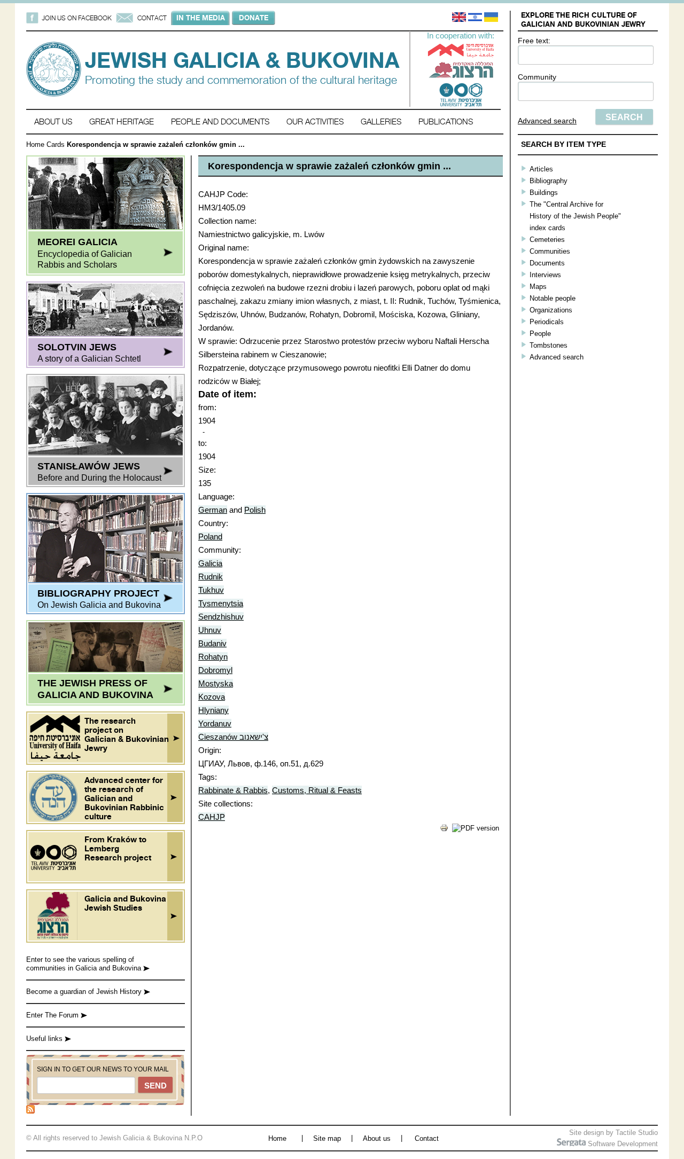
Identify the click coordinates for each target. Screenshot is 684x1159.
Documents (547, 263)
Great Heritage (121, 121)
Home (35, 144)
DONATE (253, 17)
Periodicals (547, 322)
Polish (255, 509)
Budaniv (212, 643)
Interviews (545, 275)
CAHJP (211, 816)
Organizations (551, 310)
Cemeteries (547, 240)
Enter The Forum (53, 1015)
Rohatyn (213, 656)
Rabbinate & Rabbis (233, 790)
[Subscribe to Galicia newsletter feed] (30, 1111)
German (212, 509)
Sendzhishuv (221, 616)
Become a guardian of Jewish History (85, 992)
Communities (550, 251)
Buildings (544, 193)
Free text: (534, 40)
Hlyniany (213, 710)
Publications (445, 121)
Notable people (553, 298)
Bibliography (549, 181)
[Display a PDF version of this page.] (475, 828)
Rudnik (210, 576)
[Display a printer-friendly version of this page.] (444, 830)
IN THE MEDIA (200, 17)
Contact (427, 1138)
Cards (55, 144)
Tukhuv (211, 589)
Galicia (210, 563)
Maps (538, 287)
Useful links (45, 1039)
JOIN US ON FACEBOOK (77, 18)
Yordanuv (214, 723)
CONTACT (152, 18)
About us (53, 121)
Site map (327, 1138)
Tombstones (549, 345)
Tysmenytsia (220, 603)
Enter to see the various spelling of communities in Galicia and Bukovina (84, 964)
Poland (210, 536)
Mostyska (215, 683)
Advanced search (547, 120)
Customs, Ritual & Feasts (317, 790)
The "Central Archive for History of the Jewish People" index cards (575, 216)
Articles (541, 169)
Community (537, 77)
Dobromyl (215, 670)
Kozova (211, 696)
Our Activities (315, 121)
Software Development (622, 1144)
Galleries (381, 121)
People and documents (220, 121)
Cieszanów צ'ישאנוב (233, 736)
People (540, 334)
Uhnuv (209, 630)
